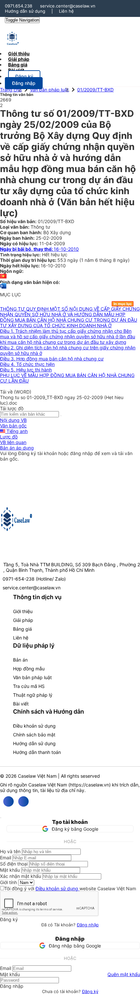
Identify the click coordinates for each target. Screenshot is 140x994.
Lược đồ (9, 436)
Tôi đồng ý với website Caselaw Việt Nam (70, 888)
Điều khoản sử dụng (34, 726)
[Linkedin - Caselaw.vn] (23, 801)
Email (5, 857)
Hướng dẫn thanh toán (37, 752)
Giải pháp (23, 620)
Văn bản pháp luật (49, 89)
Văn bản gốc (13, 425)
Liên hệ (66, 11)
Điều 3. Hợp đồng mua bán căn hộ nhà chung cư (52, 358)
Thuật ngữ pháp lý (32, 695)
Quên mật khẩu (123, 974)
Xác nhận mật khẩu (20, 876)
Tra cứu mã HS (29, 686)
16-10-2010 (39, 249)
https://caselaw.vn (89, 784)
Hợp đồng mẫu (29, 668)
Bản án (20, 660)
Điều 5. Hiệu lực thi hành (26, 369)
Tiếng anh (16, 431)
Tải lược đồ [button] (11, 408)
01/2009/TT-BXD (95, 89)
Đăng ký (90, 991)
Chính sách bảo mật (34, 734)
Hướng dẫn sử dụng (25, 11)
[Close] (0, 817)
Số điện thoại (14, 863)
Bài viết (16, 70)
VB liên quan (13, 442)
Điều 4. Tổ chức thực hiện (27, 364)
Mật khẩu (10, 870)
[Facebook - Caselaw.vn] (8, 801)
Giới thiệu (23, 611)
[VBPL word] (3, 289)
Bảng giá (22, 629)
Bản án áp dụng (17, 447)
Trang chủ (10, 89)
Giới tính (8, 882)
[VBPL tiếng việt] (3, 276)
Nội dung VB (13, 420)
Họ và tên (10, 851)
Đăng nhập (88, 924)
